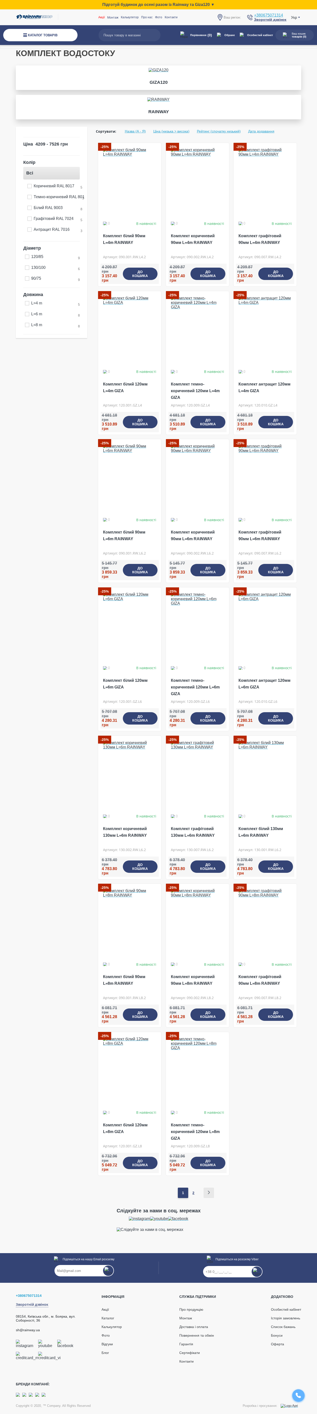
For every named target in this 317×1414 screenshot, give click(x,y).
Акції (101, 17)
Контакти (171, 17)
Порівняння (201, 35)
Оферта (277, 1344)
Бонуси (277, 1335)
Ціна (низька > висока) (171, 131)
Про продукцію (191, 1309)
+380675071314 (268, 15)
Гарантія (186, 1344)
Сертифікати (189, 1353)
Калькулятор (130, 17)
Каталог (108, 1318)
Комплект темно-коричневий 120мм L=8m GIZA (195, 1131)
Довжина (33, 294)
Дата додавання (261, 131)
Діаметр (32, 248)
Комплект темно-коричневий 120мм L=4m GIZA (195, 391)
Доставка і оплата (193, 1327)
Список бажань (283, 1327)
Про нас (147, 17)
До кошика (140, 274)
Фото (158, 17)
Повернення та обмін (196, 1335)
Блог (105, 1353)
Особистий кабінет (260, 35)
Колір (29, 162)
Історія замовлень (285, 1318)
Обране (229, 35)
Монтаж (185, 1318)
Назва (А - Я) (135, 131)
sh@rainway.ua (28, 1330)
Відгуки (107, 1344)
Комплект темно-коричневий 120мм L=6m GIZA (195, 687)
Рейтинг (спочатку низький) (219, 131)
